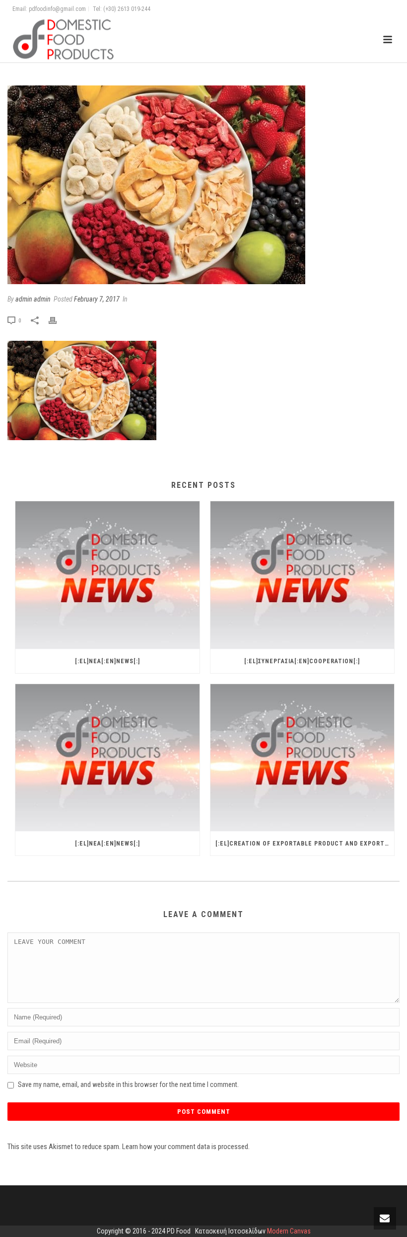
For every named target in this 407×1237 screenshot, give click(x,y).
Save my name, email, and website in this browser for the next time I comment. (128, 1084)
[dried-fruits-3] (203, 184)
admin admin (33, 299)
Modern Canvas (289, 1231)
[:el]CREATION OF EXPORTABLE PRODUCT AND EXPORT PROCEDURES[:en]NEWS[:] (305, 843)
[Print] (58, 320)
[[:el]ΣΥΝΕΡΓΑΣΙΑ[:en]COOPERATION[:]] (302, 575)
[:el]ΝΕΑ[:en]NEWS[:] (107, 661)
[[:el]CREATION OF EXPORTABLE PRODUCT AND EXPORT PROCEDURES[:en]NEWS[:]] (302, 758)
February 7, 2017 (97, 299)
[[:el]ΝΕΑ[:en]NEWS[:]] (107, 575)
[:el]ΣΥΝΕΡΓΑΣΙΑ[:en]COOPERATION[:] (302, 661)
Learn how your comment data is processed (185, 1146)
